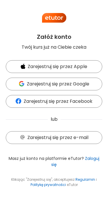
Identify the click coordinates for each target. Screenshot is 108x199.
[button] (54, 67)
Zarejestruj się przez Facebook (58, 101)
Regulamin (85, 179)
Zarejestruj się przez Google (58, 84)
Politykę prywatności (48, 184)
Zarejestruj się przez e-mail (57, 137)
